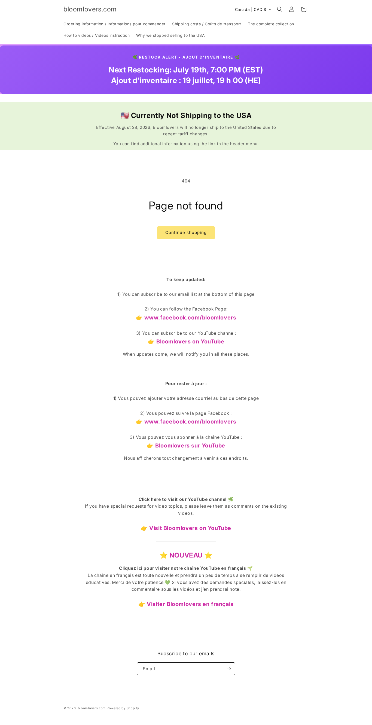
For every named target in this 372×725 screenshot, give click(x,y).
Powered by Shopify (123, 708)
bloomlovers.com (92, 708)
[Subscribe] (229, 668)
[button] (280, 9)
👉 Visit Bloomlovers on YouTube (186, 528)
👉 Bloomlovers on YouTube (186, 341)
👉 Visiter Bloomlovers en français (186, 604)
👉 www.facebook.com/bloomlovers (186, 317)
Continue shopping (186, 232)
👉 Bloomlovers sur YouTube (186, 445)
